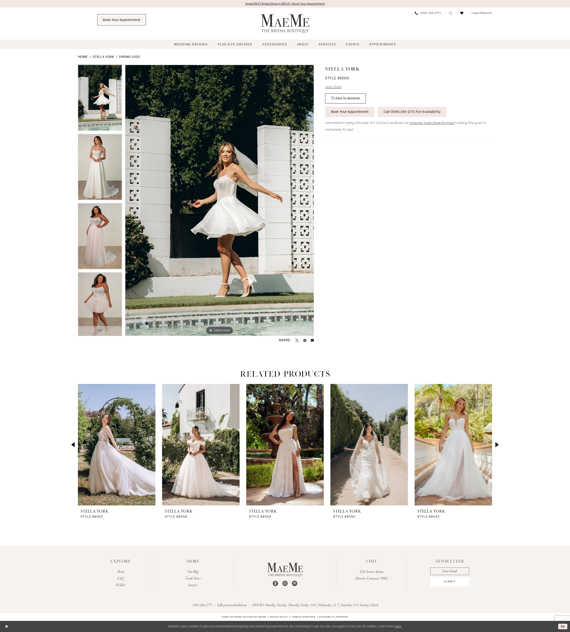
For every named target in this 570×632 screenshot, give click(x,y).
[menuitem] (121, 20)
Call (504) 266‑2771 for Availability (412, 112)
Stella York (103, 57)
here (398, 626)
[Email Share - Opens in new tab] (312, 340)
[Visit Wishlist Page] (462, 13)
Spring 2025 (129, 57)
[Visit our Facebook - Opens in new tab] (275, 583)
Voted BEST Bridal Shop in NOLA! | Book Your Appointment (285, 4)
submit (450, 581)
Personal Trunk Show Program (432, 123)
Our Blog (193, 571)
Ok (563, 626)
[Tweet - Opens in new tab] (297, 340)
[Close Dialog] (6, 626)
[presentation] (116, 444)
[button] (482, 13)
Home (83, 57)
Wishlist (120, 585)
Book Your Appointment (350, 112)
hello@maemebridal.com (232, 605)
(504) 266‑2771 (202, 605)
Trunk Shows (193, 578)
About (120, 571)
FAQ (120, 578)
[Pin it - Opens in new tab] (304, 340)
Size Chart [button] (334, 87)
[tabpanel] (100, 99)
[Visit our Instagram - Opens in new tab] (285, 583)
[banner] (285, 23)
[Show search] (450, 13)
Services (192, 585)
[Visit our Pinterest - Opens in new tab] (294, 583)
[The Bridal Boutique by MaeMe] (285, 570)
